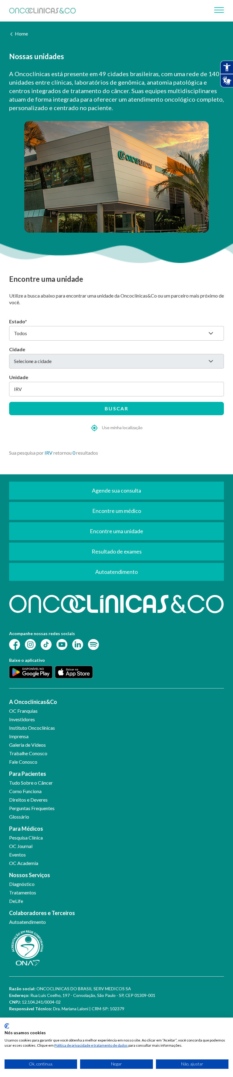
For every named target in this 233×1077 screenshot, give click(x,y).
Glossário (19, 817)
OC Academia (23, 863)
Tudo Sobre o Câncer (31, 783)
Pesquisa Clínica (26, 837)
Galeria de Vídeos (27, 745)
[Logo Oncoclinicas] (42, 11)
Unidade (18, 377)
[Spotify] (93, 644)
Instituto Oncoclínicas (32, 728)
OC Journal (20, 846)
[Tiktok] (46, 644)
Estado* (18, 321)
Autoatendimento (27, 922)
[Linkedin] (77, 644)
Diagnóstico (22, 884)
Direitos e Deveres (28, 800)
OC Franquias (23, 711)
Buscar (116, 408)
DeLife (16, 901)
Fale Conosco (23, 762)
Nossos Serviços (29, 875)
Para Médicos (26, 828)
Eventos (17, 854)
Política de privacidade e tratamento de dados (91, 1045)
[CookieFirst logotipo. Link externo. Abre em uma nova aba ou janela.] (7, 1026)
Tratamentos (22, 892)
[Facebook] (14, 644)
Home (21, 33)
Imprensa (19, 736)
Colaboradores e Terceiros (42, 913)
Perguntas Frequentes (32, 808)
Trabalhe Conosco (28, 753)
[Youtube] (61, 644)
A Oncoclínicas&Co (33, 701)
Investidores (22, 719)
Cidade (17, 349)
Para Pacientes (27, 773)
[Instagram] (30, 644)
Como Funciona (25, 791)
